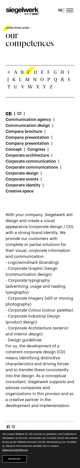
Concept (14, 149)
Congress (36, 149)
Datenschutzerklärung (15, 450)
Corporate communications (32, 167)
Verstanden (14, 459)
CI (19, 114)
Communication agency (28, 120)
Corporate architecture (27, 155)
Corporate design (22, 173)
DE (60, 10)
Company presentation (27, 137)
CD (9, 114)
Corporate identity (23, 185)
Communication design (28, 125)
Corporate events (22, 179)
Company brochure (24, 131)
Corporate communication (31, 161)
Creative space (20, 191)
